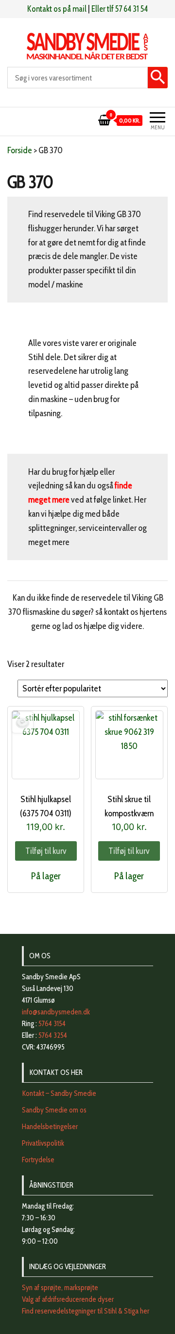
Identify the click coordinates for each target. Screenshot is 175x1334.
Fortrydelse (38, 1159)
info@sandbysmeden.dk (56, 1012)
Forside (19, 150)
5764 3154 (52, 1023)
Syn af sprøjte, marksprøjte (60, 1287)
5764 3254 (52, 1035)
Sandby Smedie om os (54, 1110)
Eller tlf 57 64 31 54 (119, 9)
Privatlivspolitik (43, 1143)
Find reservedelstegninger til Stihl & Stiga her (85, 1311)
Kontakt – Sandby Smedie (59, 1093)
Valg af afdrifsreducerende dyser (68, 1299)
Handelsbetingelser (50, 1126)
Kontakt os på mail (57, 9)
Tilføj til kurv (46, 851)
